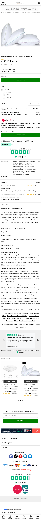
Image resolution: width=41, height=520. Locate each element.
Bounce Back (22, 313)
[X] (16, 456)
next (39, 381)
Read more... (5, 176)
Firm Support (23, 321)
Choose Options (10, 381)
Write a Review (35, 59)
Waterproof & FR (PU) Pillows (20, 318)
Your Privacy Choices (14, 509)
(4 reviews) (11, 59)
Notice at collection (8, 512)
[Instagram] (30, 456)
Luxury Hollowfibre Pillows (9, 313)
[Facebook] (11, 456)
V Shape (29, 313)
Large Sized (31, 321)
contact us (15, 324)
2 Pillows (6, 89)
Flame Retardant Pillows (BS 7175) (17, 316)
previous (2, 381)
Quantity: (4, 103)
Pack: (3, 86)
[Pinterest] (20, 456)
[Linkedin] (25, 456)
